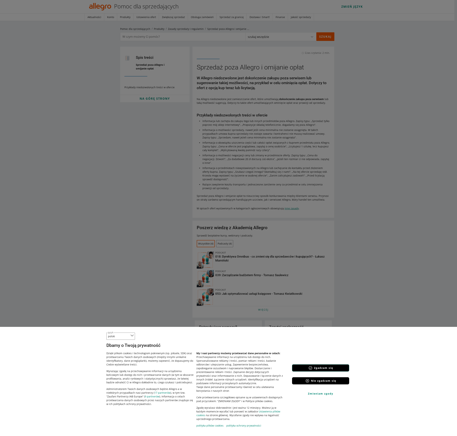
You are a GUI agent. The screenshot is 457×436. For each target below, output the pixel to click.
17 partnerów (162, 392)
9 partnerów (152, 396)
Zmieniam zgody (320, 393)
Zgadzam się (323, 368)
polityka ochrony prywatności (243, 425)
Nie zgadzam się (323, 380)
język (110, 332)
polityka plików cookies (210, 425)
